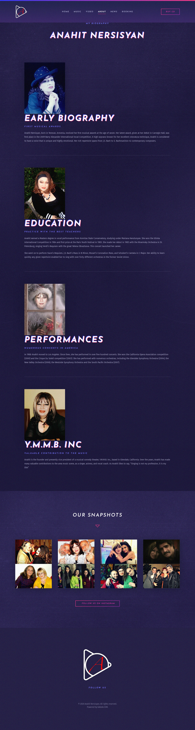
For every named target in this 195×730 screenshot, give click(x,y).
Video (89, 12)
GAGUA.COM (103, 707)
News (113, 12)
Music (77, 12)
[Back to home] (21, 11)
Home (65, 12)
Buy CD (170, 12)
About (102, 12)
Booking (127, 12)
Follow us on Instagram (98, 603)
